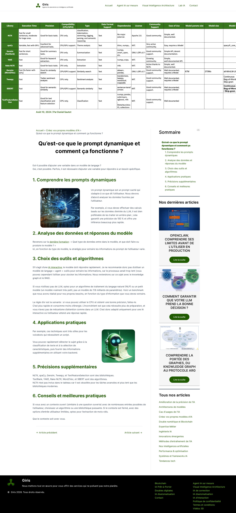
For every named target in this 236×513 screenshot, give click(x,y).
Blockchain (160, 483)
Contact (193, 5)
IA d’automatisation (165, 494)
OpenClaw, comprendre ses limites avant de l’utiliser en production (179, 243)
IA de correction (201, 490)
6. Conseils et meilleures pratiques (177, 188)
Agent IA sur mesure (127, 5)
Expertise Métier (167, 426)
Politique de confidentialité (207, 501)
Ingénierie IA (165, 431)
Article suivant (133, 432)
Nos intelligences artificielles (174, 446)
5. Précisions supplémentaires (180, 181)
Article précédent (46, 432)
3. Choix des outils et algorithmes (176, 170)
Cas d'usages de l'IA (169, 411)
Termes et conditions (204, 504)
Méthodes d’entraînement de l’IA (175, 441)
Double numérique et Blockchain (175, 421)
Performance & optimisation (173, 451)
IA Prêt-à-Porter (163, 486)
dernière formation (59, 241)
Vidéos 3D (198, 508)
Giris (45, 4)
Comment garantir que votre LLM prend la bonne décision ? (179, 302)
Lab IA (182, 5)
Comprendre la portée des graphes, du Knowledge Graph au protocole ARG (179, 363)
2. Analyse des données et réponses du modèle (178, 162)
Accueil (109, 5)
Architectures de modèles (172, 407)
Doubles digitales (164, 490)
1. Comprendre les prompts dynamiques (179, 154)
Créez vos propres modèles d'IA (175, 416)
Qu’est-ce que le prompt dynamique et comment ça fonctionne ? (176, 145)
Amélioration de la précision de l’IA (177, 402)
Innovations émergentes (171, 436)
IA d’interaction (201, 497)
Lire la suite (179, 260)
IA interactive (55, 267)
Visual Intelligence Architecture (158, 5)
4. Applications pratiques (178, 176)
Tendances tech (167, 461)
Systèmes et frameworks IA (173, 456)
